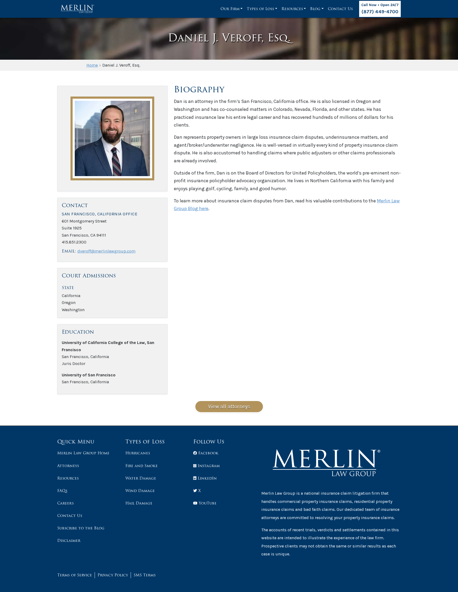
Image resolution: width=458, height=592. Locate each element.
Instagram (208, 466)
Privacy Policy (113, 575)
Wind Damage (140, 491)
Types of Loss (260, 9)
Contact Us (340, 9)
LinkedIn (206, 478)
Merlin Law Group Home (83, 453)
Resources (292, 9)
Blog (315, 9)
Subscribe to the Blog (80, 528)
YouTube (207, 503)
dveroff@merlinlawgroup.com (106, 251)
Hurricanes (137, 453)
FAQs (62, 491)
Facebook (207, 453)
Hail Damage (138, 503)
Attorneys (68, 466)
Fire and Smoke (141, 466)
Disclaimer (68, 540)
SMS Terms (145, 575)
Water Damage (140, 478)
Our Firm (230, 9)
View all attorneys (229, 406)
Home (92, 65)
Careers (65, 503)
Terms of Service (74, 575)
